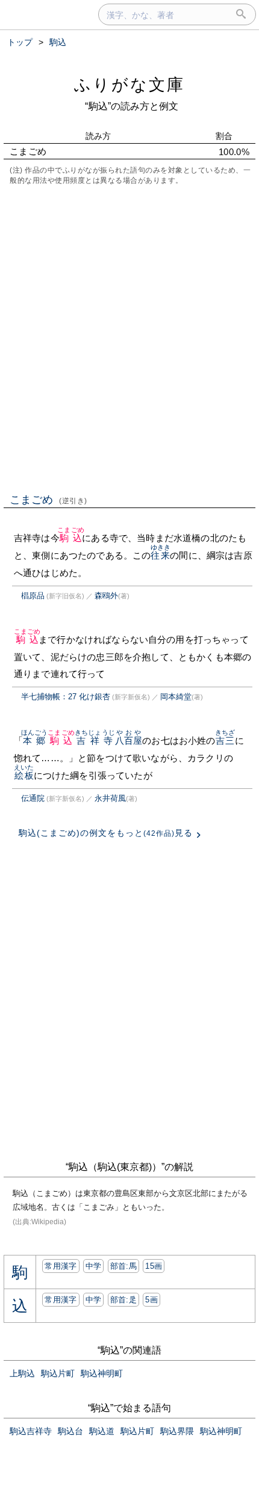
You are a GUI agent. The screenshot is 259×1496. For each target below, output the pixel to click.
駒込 (70, 538)
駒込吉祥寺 (31, 1431)
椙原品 (33, 595)
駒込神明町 (102, 1373)
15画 (153, 1266)
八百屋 (128, 740)
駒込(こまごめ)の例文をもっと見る (106, 833)
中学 (94, 1266)
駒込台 (70, 1431)
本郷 (34, 740)
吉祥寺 (95, 740)
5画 (151, 1299)
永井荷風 (110, 798)
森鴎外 (106, 595)
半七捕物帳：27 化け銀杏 (65, 696)
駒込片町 (58, 1373)
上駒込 (22, 1373)
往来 (160, 555)
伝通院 (33, 798)
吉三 (225, 740)
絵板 (24, 775)
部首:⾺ (123, 1266)
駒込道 (101, 1431)
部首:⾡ (123, 1299)
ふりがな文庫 (129, 84)
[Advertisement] (129, 338)
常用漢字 (60, 1266)
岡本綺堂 (176, 696)
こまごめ (48, 500)
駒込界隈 (177, 1431)
